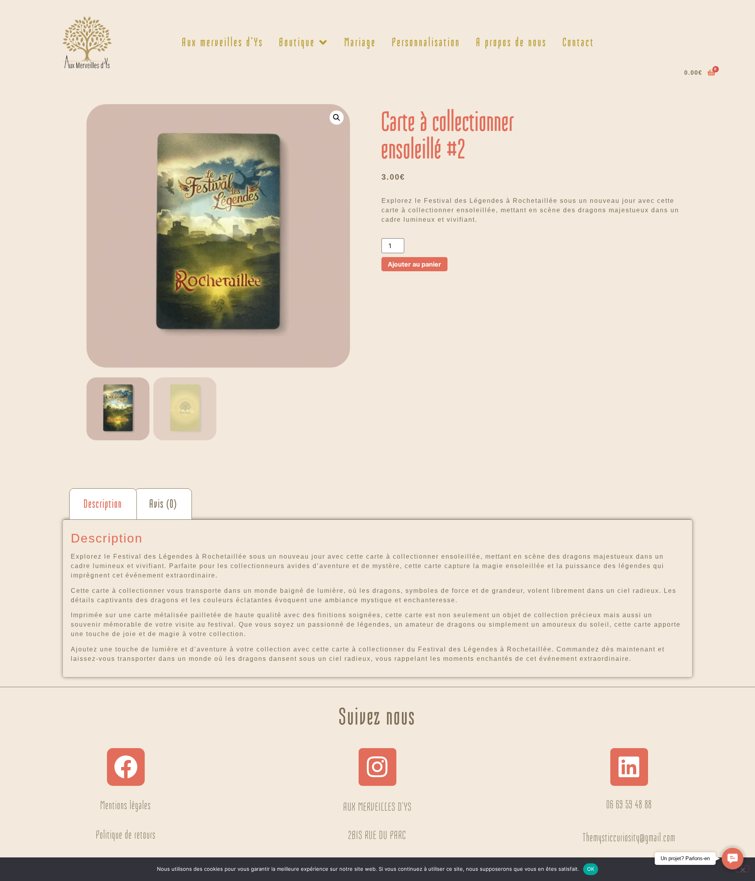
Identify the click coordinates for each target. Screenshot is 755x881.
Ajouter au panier (414, 264)
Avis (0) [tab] (163, 503)
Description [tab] (103, 503)
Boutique (297, 42)
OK (591, 869)
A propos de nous (511, 42)
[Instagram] (377, 767)
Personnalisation (426, 42)
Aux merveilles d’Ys (222, 42)
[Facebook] (126, 767)
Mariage (360, 42)
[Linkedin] (629, 767)
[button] (337, 117)
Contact (579, 42)
